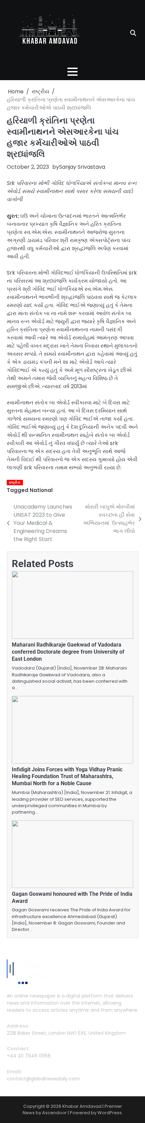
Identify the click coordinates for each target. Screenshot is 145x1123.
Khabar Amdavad (82, 1106)
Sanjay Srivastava (82, 167)
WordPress (109, 1112)
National (41, 490)
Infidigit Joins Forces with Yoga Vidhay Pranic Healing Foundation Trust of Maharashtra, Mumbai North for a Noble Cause (67, 776)
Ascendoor (54, 1112)
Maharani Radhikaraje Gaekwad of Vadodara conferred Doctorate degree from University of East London (68, 651)
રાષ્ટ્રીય (14, 482)
